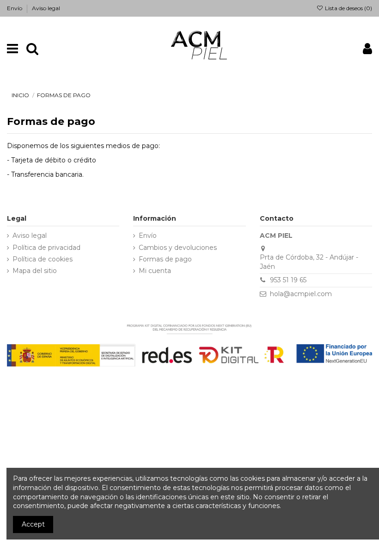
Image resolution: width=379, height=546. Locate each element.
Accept (33, 524)
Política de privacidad (46, 247)
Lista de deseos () (348, 8)
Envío (15, 8)
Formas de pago (165, 259)
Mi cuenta (155, 271)
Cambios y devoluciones (178, 247)
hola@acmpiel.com (301, 294)
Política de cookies (42, 259)
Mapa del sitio (34, 271)
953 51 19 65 (288, 280)
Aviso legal (46, 8)
